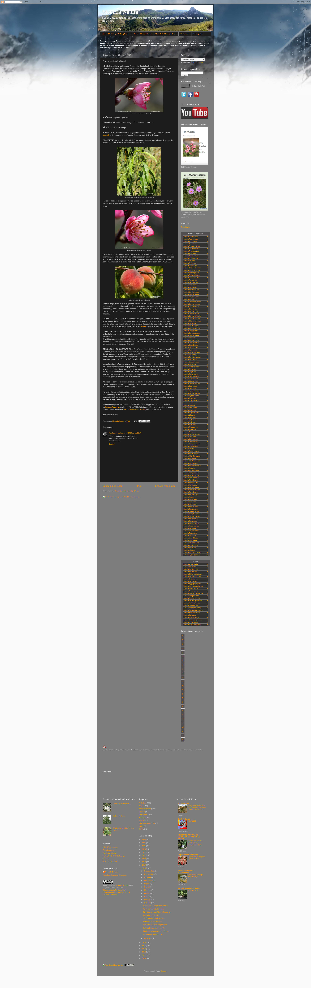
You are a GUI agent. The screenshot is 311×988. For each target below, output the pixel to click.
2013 (144, 949)
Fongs (141, 820)
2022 (144, 852)
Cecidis (142, 812)
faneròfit (106, 135)
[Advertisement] (147, 760)
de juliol (147, 887)
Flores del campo (109, 853)
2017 (144, 865)
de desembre (149, 871)
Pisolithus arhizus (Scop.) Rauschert (157, 912)
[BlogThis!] (142, 421)
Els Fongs (184, 34)
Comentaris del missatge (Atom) (127, 491)
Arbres (141, 806)
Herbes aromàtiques (147, 823)
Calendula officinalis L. (151, 915)
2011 (144, 955)
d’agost (147, 884)
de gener (147, 938)
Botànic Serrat (184, 819)
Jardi (141, 829)
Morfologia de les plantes (118, 34)
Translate (199, 62)
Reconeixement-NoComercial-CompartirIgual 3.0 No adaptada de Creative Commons (116, 892)
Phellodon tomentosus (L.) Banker (156, 931)
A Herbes (142, 803)
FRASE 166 (191, 821)
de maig (147, 893)
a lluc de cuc (183, 803)
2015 (144, 942)
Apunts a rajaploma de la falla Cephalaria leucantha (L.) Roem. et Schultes (196, 807)
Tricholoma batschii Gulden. (154, 918)
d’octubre (147, 877)
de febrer (147, 903)
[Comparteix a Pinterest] (149, 421)
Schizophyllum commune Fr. (154, 928)
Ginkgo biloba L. (119, 816)
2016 (144, 868)
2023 (144, 849)
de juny (147, 890)
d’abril (146, 896)
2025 (144, 843)
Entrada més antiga (165, 486)
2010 (144, 958)
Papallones (185, 227)
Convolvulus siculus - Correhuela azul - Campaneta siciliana (195, 843)
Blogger (164, 971)
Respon (112, 444)
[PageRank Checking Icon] (113, 965)
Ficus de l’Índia (192, 890)
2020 (144, 858)
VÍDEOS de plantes (110, 847)
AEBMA (105, 859)
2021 (144, 855)
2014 (144, 946)
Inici (103, 34)
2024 (144, 846)
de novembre (149, 874)
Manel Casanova (122, 885)
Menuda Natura (120, 11)
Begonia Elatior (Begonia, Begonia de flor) (196, 858)
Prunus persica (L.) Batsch (153, 909)
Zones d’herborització (143, 34)
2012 (144, 952)
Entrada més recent (113, 486)
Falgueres (143, 817)
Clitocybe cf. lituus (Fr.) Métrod (155, 925)
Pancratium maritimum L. (153, 922)
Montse (112, 433)
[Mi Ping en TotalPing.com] (129, 965)
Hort (140, 826)
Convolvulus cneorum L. (122, 804)
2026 (144, 839)
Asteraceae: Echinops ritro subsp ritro (195, 876)
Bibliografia (198, 34)
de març (147, 900)
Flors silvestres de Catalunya (114, 856)
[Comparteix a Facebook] (146, 421)
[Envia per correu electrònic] (139, 421)
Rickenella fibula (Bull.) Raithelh (155, 906)
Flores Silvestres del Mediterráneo (186, 872)
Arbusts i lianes (145, 809)
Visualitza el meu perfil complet (114, 875)
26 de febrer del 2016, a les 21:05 (129, 433)
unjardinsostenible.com (188, 855)
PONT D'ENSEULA (110, 862)
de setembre (149, 880)
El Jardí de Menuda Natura (166, 34)
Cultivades (143, 814)
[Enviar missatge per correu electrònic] (135, 421)
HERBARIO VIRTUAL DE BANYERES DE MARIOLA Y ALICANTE (189, 837)
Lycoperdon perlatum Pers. (153, 934)
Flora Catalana (108, 850)
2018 (144, 862)
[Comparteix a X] (144, 421)
